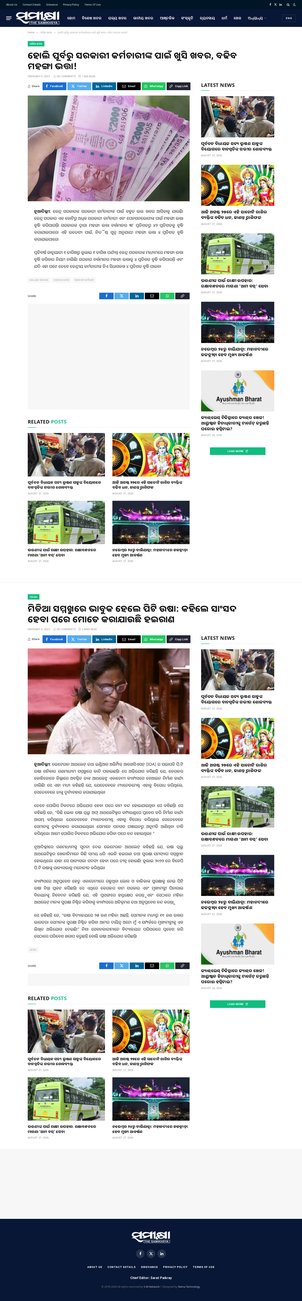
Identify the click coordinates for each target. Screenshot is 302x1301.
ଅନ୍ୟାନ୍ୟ (255, 18)
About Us (11, 4)
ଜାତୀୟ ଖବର (143, 18)
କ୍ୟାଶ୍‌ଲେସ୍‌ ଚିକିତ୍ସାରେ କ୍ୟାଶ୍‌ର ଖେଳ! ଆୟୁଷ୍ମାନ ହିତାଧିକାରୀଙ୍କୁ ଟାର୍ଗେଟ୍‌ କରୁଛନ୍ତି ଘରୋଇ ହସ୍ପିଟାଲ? (235, 423)
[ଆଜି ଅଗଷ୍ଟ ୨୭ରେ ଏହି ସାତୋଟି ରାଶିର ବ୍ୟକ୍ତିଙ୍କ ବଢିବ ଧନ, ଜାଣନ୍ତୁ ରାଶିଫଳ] (151, 455)
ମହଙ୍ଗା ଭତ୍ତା (61, 279)
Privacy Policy (71, 4)
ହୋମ (71, 18)
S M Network (152, 1286)
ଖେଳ (237, 18)
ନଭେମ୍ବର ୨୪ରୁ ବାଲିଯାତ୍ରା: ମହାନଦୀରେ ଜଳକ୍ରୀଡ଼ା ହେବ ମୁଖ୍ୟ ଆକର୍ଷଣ (150, 552)
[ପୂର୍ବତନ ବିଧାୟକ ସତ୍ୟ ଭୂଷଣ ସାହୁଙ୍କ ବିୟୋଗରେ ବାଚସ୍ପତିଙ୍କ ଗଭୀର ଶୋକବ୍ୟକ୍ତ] (66, 455)
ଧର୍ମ (224, 18)
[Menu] (9, 18)
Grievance (52, 4)
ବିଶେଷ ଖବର (92, 18)
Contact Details (32, 4)
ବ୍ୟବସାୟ (207, 18)
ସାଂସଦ (33, 949)
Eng (289, 18)
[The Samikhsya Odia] (38, 18)
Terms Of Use (92, 4)
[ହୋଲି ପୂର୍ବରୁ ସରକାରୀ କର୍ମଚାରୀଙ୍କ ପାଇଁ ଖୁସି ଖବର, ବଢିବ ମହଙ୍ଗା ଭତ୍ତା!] (109, 148)
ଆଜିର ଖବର (36, 43)
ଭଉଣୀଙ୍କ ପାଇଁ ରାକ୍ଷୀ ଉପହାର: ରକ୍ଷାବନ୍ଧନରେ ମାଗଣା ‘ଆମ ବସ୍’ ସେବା (62, 552)
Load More (235, 451)
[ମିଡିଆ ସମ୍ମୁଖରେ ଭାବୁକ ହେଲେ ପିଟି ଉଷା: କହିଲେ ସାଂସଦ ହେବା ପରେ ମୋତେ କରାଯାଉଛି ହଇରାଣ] (109, 701)
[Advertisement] (109, 356)
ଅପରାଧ (33, 596)
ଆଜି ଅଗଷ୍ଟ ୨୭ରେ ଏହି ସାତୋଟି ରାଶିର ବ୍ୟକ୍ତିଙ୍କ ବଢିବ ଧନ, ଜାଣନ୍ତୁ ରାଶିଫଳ (147, 485)
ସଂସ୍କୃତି (187, 18)
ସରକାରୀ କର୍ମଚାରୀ (84, 279)
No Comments (66, 76)
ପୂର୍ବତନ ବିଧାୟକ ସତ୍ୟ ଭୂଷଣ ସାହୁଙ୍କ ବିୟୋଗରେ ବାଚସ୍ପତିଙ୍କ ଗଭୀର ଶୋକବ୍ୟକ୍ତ (64, 485)
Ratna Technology (189, 1286)
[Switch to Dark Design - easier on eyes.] (294, 4)
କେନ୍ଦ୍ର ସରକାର (39, 279)
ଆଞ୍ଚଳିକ (167, 18)
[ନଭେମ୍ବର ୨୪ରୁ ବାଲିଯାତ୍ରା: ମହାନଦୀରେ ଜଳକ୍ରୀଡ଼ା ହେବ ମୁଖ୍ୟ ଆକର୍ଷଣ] (151, 522)
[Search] (288, 4)
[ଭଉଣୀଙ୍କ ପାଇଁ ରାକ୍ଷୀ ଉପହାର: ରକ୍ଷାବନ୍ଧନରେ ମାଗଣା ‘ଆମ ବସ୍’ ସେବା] (66, 522)
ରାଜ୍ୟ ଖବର (117, 18)
